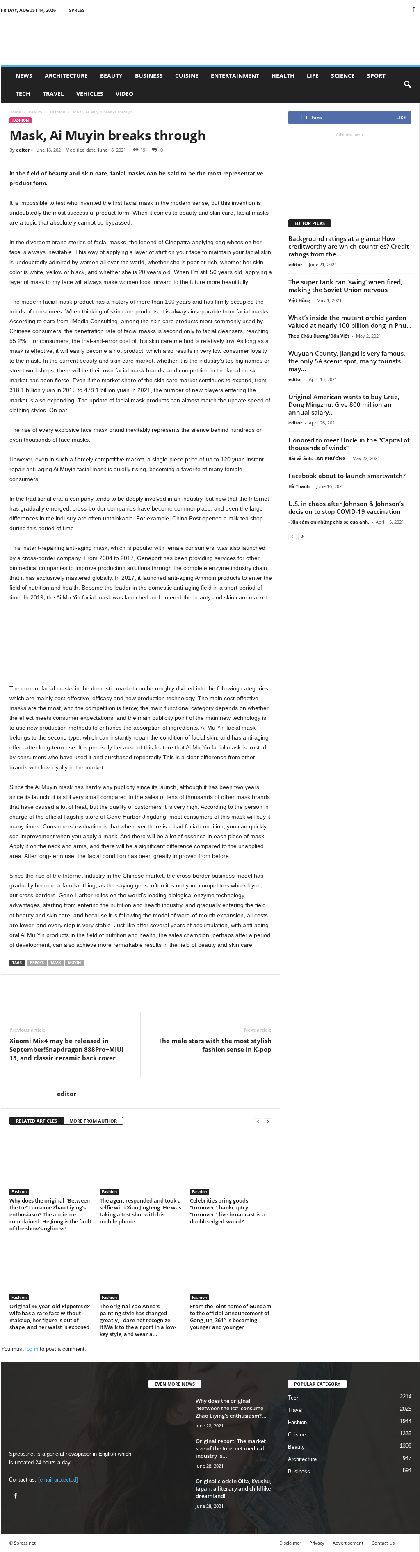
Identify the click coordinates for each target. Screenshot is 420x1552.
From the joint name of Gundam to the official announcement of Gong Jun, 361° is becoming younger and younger (230, 1316)
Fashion (57, 112)
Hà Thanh (299, 486)
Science (343, 75)
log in (31, 1349)
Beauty (111, 75)
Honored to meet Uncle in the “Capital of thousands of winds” (348, 444)
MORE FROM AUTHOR (93, 1121)
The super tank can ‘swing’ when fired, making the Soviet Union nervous (345, 286)
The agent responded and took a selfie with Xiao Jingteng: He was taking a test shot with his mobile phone (140, 1211)
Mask (56, 962)
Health (283, 75)
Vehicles (89, 94)
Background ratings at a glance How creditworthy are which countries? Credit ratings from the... (348, 246)
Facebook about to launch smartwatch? (347, 476)
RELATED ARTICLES (36, 1121)
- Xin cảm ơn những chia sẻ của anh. (328, 522)
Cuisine (187, 75)
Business (149, 75)
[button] (407, 85)
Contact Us (383, 1543)
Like (401, 117)
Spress (76, 10)
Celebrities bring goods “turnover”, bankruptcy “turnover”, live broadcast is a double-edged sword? (227, 1211)
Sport (376, 75)
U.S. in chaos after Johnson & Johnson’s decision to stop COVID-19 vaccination (346, 507)
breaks (37, 962)
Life (313, 75)
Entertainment (235, 75)
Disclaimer (290, 1543)
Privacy (316, 1543)
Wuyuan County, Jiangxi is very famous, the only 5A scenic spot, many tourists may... (346, 361)
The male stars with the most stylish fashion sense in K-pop (215, 1045)
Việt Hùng (299, 300)
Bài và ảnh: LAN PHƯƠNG (317, 458)
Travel (53, 94)
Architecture (66, 75)
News (24, 75)
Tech (23, 94)
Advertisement (348, 1543)
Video (124, 94)
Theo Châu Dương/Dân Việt (318, 336)
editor (23, 150)
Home (15, 112)
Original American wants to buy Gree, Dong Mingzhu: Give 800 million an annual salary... (343, 404)
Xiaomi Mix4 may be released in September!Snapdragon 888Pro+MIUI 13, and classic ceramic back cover (66, 1049)
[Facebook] (413, 10)
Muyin (74, 962)
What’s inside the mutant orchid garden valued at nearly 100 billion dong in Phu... (349, 321)
